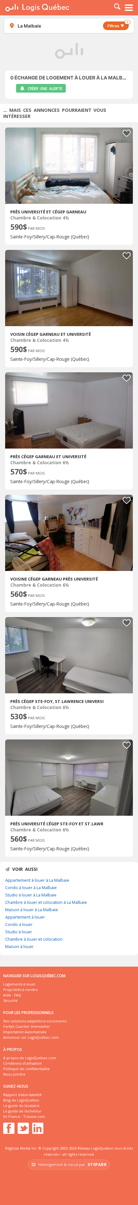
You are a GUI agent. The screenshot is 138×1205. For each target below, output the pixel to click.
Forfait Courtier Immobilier (26, 1026)
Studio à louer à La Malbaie (30, 895)
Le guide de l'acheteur (22, 1111)
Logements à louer (19, 984)
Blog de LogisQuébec (21, 1100)
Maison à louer (19, 946)
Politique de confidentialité (26, 1068)
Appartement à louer (25, 917)
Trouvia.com (34, 1116)
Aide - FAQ (12, 995)
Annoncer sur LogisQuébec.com (31, 1037)
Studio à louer (18, 932)
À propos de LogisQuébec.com (29, 1057)
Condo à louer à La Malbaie (31, 887)
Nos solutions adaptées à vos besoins (34, 1021)
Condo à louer (18, 924)
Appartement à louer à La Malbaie (37, 880)
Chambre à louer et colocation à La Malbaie (46, 902)
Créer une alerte (45, 88)
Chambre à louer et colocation (34, 939)
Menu (129, 7)
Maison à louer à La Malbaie (31, 909)
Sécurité (10, 1000)
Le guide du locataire (21, 1105)
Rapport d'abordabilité (22, 1094)
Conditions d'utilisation (22, 1063)
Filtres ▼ (118, 24)
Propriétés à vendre (20, 989)
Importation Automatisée (25, 1031)
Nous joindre (14, 1074)
